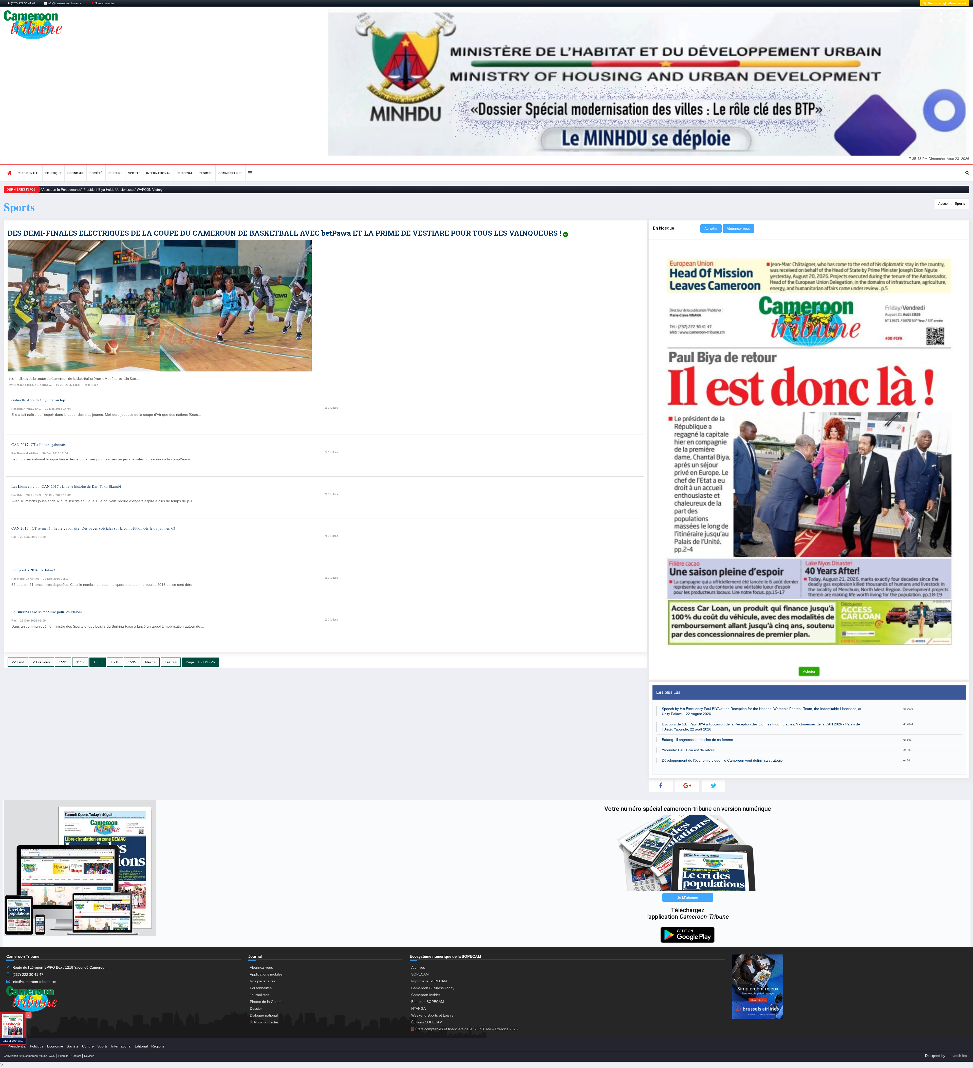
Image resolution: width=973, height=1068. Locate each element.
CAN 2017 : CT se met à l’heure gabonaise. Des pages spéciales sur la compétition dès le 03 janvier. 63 (93, 528)
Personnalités (261, 988)
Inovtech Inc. (957, 1056)
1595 (132, 662)
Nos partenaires (262, 981)
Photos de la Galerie (266, 1002)
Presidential (29, 173)
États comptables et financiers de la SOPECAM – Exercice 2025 (466, 1029)
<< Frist (18, 662)
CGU (52, 1055)
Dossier (256, 1008)
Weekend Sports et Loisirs (432, 1015)
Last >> (171, 662)
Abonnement (956, 3)
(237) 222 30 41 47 (22, 3)
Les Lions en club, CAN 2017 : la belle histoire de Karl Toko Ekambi (66, 486)
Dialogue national (264, 1015)
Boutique (934, 3)
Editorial (185, 173)
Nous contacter (104, 3)
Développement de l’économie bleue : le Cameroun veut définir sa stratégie (722, 760)
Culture (115, 173)
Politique (53, 173)
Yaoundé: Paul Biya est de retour (688, 750)
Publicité (63, 1055)
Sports (134, 173)
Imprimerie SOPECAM (429, 981)
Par (13, 536)
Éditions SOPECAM (426, 1022)
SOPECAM (420, 974)
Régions (206, 173)
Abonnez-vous (738, 229)
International (158, 173)
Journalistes (259, 995)
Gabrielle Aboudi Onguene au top (38, 399)
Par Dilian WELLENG (26, 408)
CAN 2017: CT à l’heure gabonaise (39, 444)
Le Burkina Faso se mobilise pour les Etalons (46, 611)
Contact (76, 1055)
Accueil (943, 203)
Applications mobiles (266, 974)
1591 (63, 662)
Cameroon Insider (425, 995)
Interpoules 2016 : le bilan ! (33, 569)
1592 (80, 662)
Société (96, 173)
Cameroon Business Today (432, 988)
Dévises (89, 1055)
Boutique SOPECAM (427, 1002)
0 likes (93, 384)
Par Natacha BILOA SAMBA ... (30, 384)
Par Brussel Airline (25, 453)
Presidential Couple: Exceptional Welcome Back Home (81, 190)
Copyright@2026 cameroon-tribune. (26, 1055)
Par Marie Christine (25, 578)
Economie (75, 173)
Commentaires (230, 173)
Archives (418, 967)
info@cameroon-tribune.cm (64, 3)
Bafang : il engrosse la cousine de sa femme (697, 740)
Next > (150, 662)
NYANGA (418, 1008)
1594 (115, 662)
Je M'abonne (687, 897)
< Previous (41, 662)
